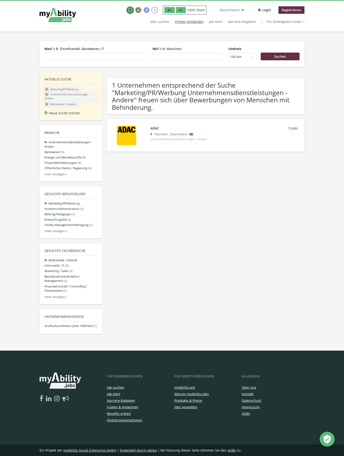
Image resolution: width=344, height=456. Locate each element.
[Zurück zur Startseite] (58, 15)
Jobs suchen (159, 21)
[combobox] (96, 56)
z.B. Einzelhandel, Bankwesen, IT (74, 49)
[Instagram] (57, 398)
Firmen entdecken (189, 21)
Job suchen (115, 387)
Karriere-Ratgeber (242, 21)
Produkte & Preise (188, 400)
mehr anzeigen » (55, 174)
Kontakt (248, 394)
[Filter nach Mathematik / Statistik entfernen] (46, 260)
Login (266, 10)
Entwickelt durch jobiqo (138, 450)
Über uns (249, 387)
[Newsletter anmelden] (65, 398)
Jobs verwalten (185, 407)
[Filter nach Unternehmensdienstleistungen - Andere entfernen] (46, 142)
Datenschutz (251, 400)
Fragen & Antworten (122, 407)
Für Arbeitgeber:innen (284, 21)
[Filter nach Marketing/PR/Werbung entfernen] (46, 203)
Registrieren (291, 10)
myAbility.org (184, 387)
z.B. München (167, 49)
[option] (130, 10)
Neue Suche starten (64, 113)
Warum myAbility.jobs (191, 394)
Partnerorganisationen (124, 420)
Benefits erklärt (119, 413)
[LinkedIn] (49, 398)
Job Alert (215, 21)
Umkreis (235, 49)
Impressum (251, 407)
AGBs (246, 413)
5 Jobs (293, 128)
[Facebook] (42, 398)
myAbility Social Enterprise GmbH (89, 450)
